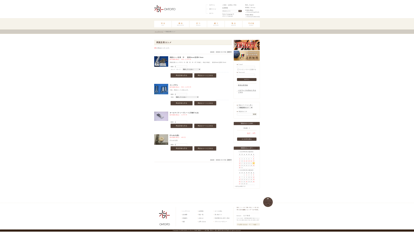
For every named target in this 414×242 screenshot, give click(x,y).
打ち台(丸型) (174, 135)
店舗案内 (184, 218)
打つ (198, 24)
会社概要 (184, 214)
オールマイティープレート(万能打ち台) (184, 113)
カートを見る (218, 211)
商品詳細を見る (181, 75)
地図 (183, 221)
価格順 (212, 52)
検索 (240, 11)
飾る (180, 24)
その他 (251, 24)
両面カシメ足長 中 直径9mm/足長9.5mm (196, 57)
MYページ (212, 9)
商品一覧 (200, 214)
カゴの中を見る (247, 139)
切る (162, 24)
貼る (233, 24)
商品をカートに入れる (205, 75)
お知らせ (200, 218)
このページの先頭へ (268, 202)
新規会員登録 (243, 85)
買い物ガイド (218, 214)
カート (211, 13)
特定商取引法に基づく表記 (222, 218)
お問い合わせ (202, 221)
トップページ (159, 31)
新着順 (218, 52)
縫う (215, 24)
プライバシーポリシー (221, 221)
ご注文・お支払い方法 (229, 5)
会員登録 (225, 8)
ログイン (212, 5)
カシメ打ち (174, 85)
